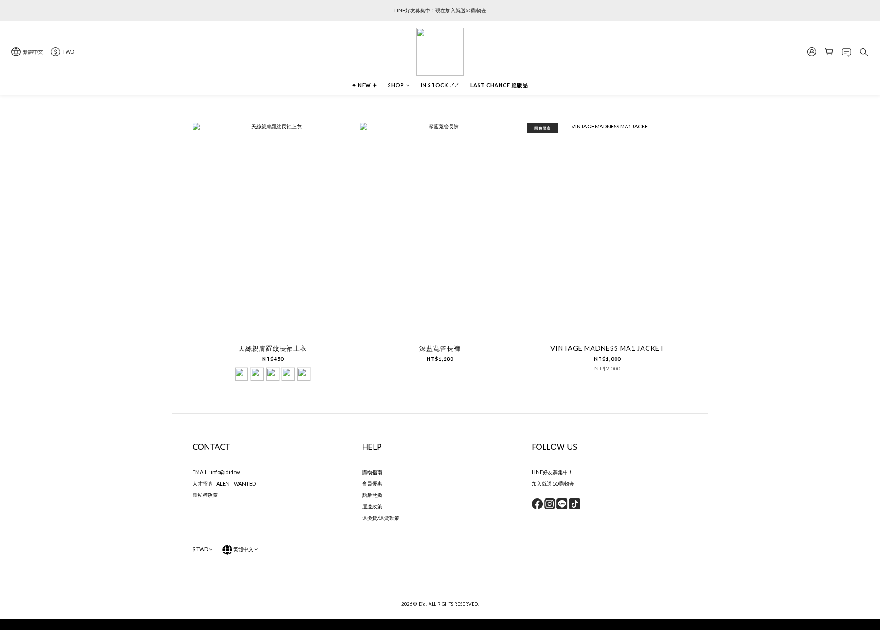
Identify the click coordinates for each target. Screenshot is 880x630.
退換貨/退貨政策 (380, 518)
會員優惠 (372, 483)
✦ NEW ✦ (364, 85)
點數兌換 (372, 495)
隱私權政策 (205, 495)
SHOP (396, 85)
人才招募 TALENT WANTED (224, 483)
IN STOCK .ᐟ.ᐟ (440, 85)
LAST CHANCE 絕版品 (499, 85)
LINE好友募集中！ (552, 472)
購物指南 (372, 472)
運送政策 (372, 506)
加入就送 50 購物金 (553, 483)
